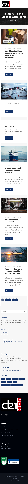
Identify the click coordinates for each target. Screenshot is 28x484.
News (3, 382)
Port (15, 382)
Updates (19, 385)
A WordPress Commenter (15, 370)
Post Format (5, 385)
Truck (13, 385)
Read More (8, 74)
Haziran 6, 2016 (8, 48)
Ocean (9, 382)
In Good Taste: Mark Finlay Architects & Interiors (13, 170)
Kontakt (17, 480)
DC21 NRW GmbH (17, 48)
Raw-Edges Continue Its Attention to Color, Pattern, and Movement (14, 54)
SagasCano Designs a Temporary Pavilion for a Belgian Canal (13, 271)
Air (3, 379)
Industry (15, 379)
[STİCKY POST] (14, 36)
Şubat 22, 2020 (8, 103)
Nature (22, 379)
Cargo (8, 379)
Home (12, 480)
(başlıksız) (5, 332)
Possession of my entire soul (12, 220)
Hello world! (10, 126)
